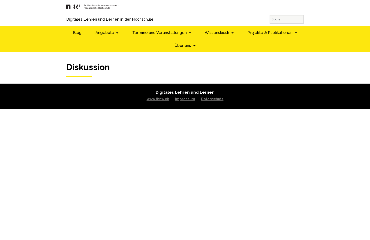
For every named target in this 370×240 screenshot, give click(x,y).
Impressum (185, 99)
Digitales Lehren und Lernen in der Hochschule (72, 19)
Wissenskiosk (217, 32)
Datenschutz (212, 99)
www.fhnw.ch (158, 99)
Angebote (105, 32)
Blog (77, 32)
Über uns (183, 45)
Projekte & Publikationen (270, 32)
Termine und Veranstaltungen (160, 32)
